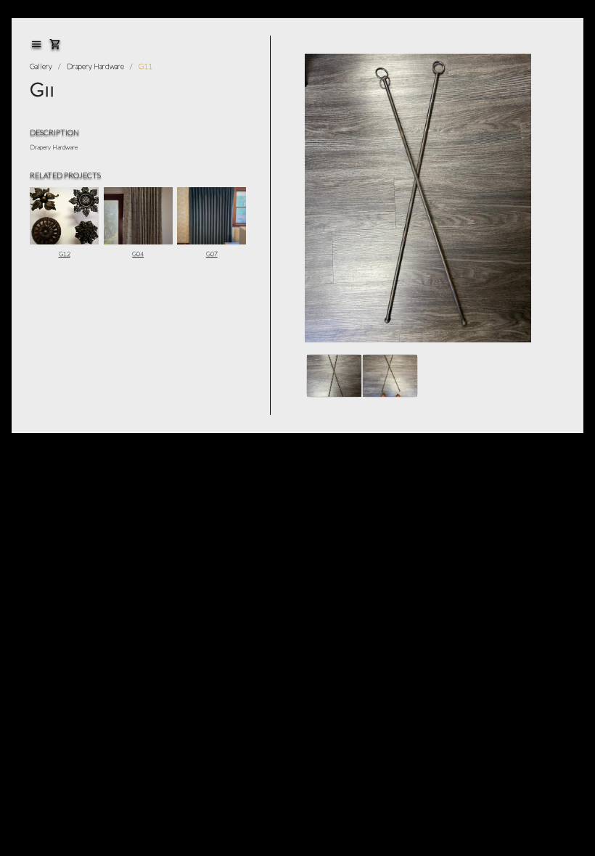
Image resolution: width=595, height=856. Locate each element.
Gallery (41, 66)
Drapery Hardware (95, 66)
